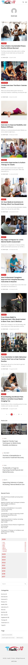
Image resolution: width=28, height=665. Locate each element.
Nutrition (3, 612)
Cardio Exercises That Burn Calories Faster (14, 86)
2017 (3, 577)
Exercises (4, 82)
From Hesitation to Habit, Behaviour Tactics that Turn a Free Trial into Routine (14, 359)
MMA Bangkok (20, 637)
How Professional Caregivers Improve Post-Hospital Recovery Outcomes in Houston (12, 279)
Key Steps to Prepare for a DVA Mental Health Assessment (12, 241)
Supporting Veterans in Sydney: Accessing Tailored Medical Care (13, 483)
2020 (4, 568)
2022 (4, 563)
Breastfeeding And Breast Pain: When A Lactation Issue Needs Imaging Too (12, 399)
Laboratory (4, 607)
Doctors (3, 594)
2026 (4, 539)
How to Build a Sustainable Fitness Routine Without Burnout (13, 47)
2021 (3, 565)
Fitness (4, 43)
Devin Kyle (14, 16)
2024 (4, 557)
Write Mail (14, 661)
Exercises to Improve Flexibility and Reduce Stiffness (13, 126)
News (2, 609)
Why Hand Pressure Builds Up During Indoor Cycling (12, 430)
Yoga (5, 438)
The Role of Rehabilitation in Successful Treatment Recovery (13, 456)
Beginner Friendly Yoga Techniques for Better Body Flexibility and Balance (12, 443)
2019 (3, 571)
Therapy (4, 160)
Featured (3, 599)
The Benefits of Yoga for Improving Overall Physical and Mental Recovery (13, 470)
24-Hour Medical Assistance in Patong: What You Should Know (12, 203)
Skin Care (3, 615)
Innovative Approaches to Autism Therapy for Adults (13, 164)
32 (18, 414)
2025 (4, 554)
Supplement (4, 617)
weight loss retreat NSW (7, 634)
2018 (3, 574)
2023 (4, 560)
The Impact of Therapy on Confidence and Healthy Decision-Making (12, 531)
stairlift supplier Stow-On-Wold (8, 637)
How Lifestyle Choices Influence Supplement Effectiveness (12, 525)
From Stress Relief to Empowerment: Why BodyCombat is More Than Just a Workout (13, 319)
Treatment (6, 453)
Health (3, 199)
